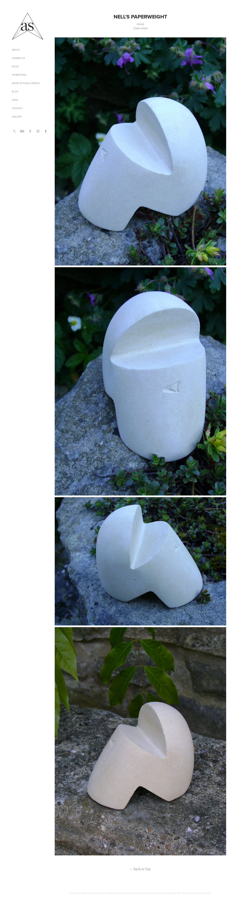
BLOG (15, 91)
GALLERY (17, 116)
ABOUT (16, 49)
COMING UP (18, 58)
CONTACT (17, 108)
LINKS (15, 100)
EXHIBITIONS (19, 75)
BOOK (15, 66)
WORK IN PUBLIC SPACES (26, 83)
